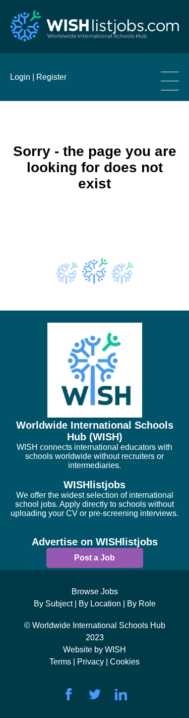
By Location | (102, 603)
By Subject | (55, 603)
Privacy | (93, 661)
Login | (22, 77)
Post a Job (94, 557)
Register (51, 77)
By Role (141, 603)
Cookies (125, 661)
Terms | (63, 661)
